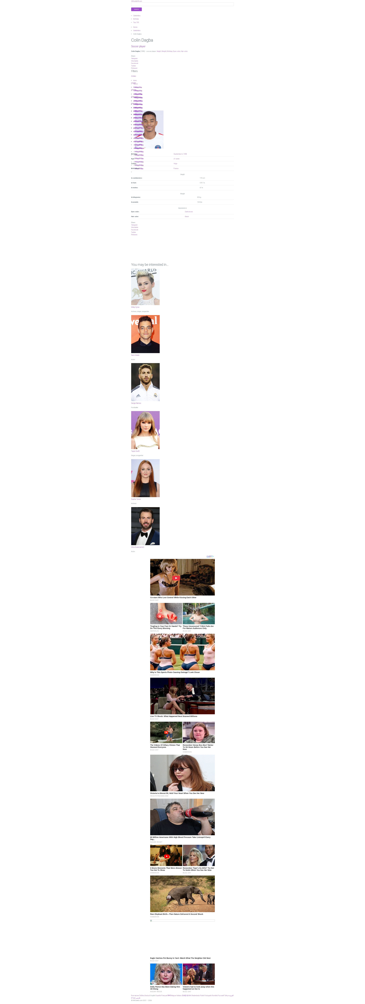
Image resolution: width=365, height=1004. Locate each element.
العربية (231, 995)
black (135, 108)
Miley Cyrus (135, 307)
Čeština (141, 995)
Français (164, 995)
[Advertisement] (182, 249)
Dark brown (189, 212)
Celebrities (136, 16)
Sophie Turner (136, 499)
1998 (185, 154)
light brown (137, 135)
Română (215, 995)
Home (135, 27)
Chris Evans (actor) (137, 547)
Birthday (136, 19)
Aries (135, 80)
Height (159, 51)
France (176, 168)
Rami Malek (135, 355)
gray (134, 128)
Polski (202, 995)
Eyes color (176, 51)
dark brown (137, 125)
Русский (221, 995)
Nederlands (196, 995)
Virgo (175, 163)
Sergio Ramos (136, 403)
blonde (135, 114)
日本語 (184, 995)
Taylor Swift (135, 451)
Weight (164, 51)
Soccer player (138, 46)
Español (158, 995)
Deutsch (147, 995)
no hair (135, 138)
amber (135, 101)
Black (187, 216)
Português (208, 995)
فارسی (138, 998)
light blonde (137, 131)
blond (135, 111)
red (134, 142)
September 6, (178, 154)
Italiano (178, 995)
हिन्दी (169, 995)
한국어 (189, 995)
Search (136, 9)
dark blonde (137, 121)
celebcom (136, 1)
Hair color (184, 51)
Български (135, 995)
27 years (177, 159)
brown (135, 118)
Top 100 (136, 22)
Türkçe (226, 995)
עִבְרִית (133, 998)
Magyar (173, 995)
